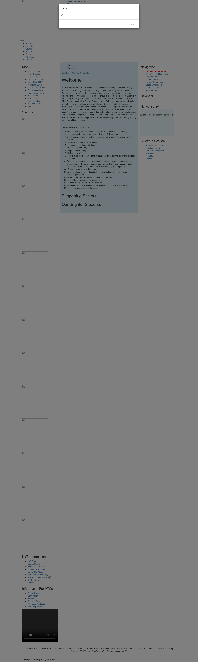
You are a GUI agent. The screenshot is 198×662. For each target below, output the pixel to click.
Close (133, 23)
